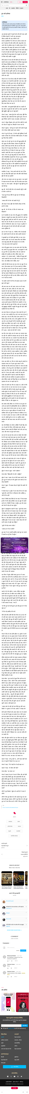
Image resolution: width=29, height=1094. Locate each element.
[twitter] (11, 1076)
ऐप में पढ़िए (14, 1088)
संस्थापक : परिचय (18, 1040)
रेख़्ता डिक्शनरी (4, 1059)
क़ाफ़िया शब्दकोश (4, 1040)
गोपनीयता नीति (11, 1028)
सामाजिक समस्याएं (14, 835)
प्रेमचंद (2, 16)
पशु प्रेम (9, 831)
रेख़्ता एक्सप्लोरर (17, 1048)
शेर (9, 8)
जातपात (19, 826)
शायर (7, 8)
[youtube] (14, 1076)
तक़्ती (2, 1042)
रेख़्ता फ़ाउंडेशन (17, 1037)
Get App (25, 2)
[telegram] (21, 1076)
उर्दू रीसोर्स (3, 1045)
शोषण (19, 821)
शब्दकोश (13, 8)
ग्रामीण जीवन (10, 826)
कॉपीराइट (21, 1081)
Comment (23, 950)
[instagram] (18, 1076)
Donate (20, 2)
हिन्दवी (2, 1056)
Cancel (17, 950)
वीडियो (17, 8)
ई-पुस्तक (21, 8)
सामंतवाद (10, 821)
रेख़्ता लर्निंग (16, 1059)
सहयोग (2, 1037)
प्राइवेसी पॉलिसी (9, 1081)
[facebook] (8, 1076)
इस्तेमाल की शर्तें (15, 1081)
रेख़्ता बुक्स (3, 1062)
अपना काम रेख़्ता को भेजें (6, 1048)
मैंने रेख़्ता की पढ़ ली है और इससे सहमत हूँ (14, 1028)
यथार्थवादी (18, 831)
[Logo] (6, 2)
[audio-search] (26, 5)
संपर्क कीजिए (17, 1042)
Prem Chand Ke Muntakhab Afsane (10, 807)
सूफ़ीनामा (16, 1056)
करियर (15, 1045)
